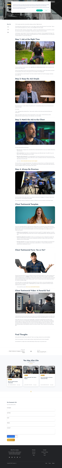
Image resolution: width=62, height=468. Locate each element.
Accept (39, 10)
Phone (45, 453)
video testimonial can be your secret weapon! (29, 160)
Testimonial (9, 4)
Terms (46, 463)
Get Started (52, 1)
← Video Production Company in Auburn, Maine (16, 351)
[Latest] (31, 351)
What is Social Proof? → (42, 351)
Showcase (33, 452)
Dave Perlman (12, 14)
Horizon (33, 450)
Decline (46, 10)
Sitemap (53, 463)
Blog (33, 455)
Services (33, 453)
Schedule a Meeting (44, 452)
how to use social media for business (33, 286)
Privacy (50, 463)
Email (45, 455)
